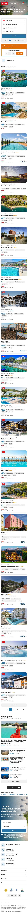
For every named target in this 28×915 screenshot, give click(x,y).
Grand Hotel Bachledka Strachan (10, 566)
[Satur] (4, 3)
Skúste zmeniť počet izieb (14, 50)
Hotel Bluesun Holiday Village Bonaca (11, 660)
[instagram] (15, 895)
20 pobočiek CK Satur (12, 844)
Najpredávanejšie (21, 40)
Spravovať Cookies (5, 903)
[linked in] (12, 895)
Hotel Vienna (4, 341)
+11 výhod (10, 220)
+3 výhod (10, 443)
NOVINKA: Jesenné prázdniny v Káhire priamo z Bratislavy (17, 751)
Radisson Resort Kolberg (8, 152)
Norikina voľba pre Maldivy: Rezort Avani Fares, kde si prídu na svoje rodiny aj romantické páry (13, 741)
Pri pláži (4, 539)
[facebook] (8, 895)
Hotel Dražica (5, 90)
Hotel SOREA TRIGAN (7, 247)
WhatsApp (9, 858)
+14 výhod (11, 379)
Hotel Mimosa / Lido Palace (8, 407)
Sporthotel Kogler (6, 692)
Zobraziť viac (14, 705)
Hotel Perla (4, 594)
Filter (8, 40)
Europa (3, 532)
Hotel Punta (4, 470)
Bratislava (21, 794)
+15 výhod (11, 94)
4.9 (4, 695)
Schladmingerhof (6, 438)
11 (23, 709)
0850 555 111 (9, 849)
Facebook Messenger (12, 854)
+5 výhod (9, 539)
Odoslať (14, 830)
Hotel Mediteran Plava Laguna (9, 279)
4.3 (4, 92)
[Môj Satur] (22, 3)
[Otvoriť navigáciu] (26, 3)
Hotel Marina (4, 122)
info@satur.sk (10, 863)
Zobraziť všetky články (14, 782)
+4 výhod (19, 600)
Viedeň (4, 794)
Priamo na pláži (13, 600)
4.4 (4, 250)
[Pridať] (13, 53)
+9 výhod (9, 158)
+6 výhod (9, 347)
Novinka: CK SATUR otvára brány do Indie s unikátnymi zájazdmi (17, 768)
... (20, 709)
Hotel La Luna (5, 375)
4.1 (3, 377)
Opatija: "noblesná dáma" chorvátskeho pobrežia (16, 775)
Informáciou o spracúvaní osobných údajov (11, 837)
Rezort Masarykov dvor (7, 186)
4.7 (4, 218)
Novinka (3, 156)
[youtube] (19, 895)
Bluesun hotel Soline (6, 502)
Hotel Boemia (5, 627)
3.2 (4, 505)
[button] (14, 20)
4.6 (4, 281)
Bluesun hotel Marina (7, 215)
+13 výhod (14, 475)
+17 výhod (10, 411)
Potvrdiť (20, 53)
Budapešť (12, 794)
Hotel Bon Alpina (6, 311)
